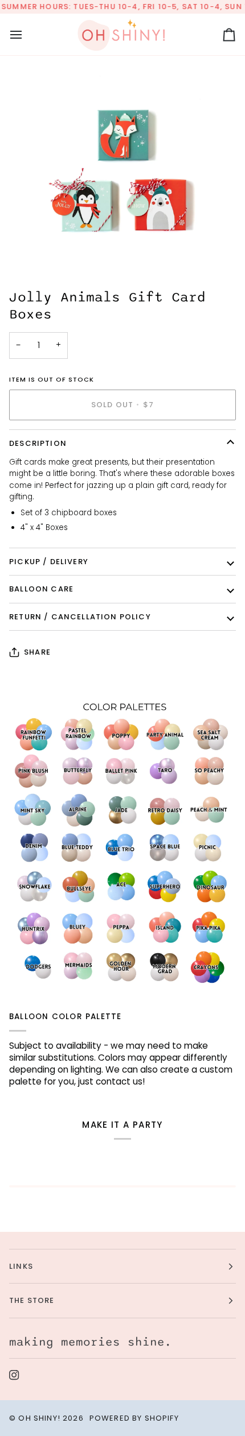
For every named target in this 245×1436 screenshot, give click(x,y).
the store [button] (32, 1300)
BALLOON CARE (41, 588)
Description (38, 443)
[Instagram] (14, 1375)
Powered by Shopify (134, 1418)
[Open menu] (26, 34)
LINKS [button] (21, 1266)
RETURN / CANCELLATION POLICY (80, 616)
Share (37, 652)
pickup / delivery (48, 561)
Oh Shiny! (39, 1418)
